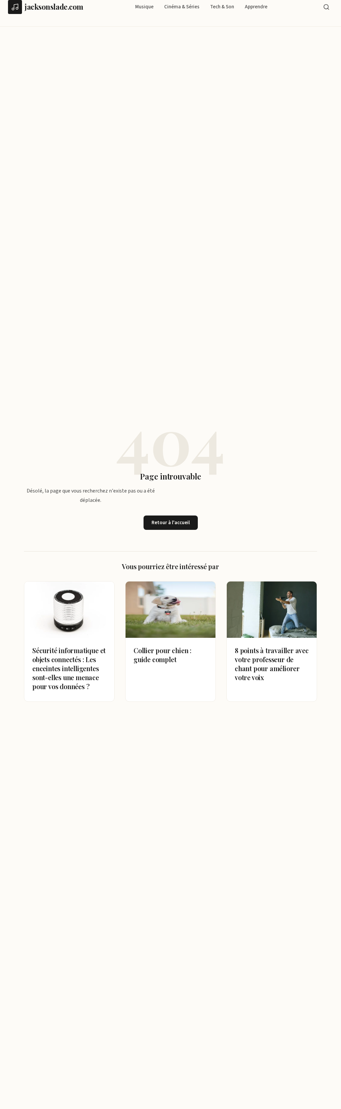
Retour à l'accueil (171, 522)
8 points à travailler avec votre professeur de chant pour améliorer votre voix (272, 664)
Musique (144, 6)
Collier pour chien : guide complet (162, 655)
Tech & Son (222, 6)
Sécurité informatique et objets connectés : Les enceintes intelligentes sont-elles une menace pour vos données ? (69, 668)
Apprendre (256, 6)
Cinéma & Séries (181, 6)
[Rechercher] (326, 7)
